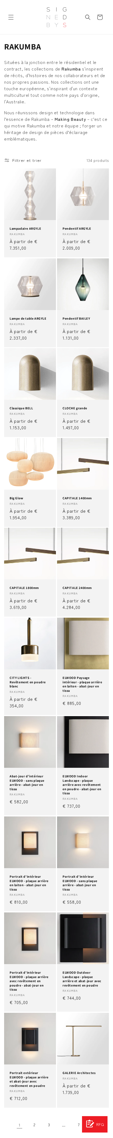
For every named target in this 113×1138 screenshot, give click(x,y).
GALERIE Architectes (79, 1073)
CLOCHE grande (75, 408)
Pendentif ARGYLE (77, 228)
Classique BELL (21, 408)
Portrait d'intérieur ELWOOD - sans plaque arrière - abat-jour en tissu (80, 882)
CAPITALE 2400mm (77, 588)
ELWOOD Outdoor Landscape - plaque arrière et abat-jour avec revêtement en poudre (82, 978)
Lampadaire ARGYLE (25, 228)
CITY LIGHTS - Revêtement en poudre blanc (28, 682)
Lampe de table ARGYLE (28, 318)
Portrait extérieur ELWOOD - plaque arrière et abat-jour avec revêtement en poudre (29, 1079)
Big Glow (16, 498)
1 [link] (20, 1125)
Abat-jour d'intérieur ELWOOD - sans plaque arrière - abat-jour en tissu (27, 782)
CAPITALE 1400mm (77, 498)
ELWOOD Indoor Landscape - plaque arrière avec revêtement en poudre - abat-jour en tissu (82, 784)
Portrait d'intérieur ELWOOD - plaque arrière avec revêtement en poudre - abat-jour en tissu (29, 980)
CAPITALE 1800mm (24, 588)
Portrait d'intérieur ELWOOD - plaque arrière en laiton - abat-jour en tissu (29, 882)
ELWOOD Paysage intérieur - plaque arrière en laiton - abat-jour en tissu (82, 684)
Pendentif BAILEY (76, 318)
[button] (11, 17)
